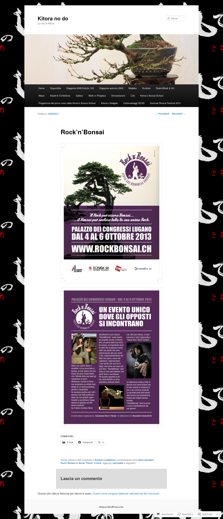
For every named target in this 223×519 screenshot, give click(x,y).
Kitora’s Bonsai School (151, 95)
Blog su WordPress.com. (111, 506)
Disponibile (55, 88)
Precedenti (162, 113)
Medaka (133, 88)
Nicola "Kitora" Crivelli (90, 463)
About (41, 95)
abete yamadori (146, 459)
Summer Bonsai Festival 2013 (165, 103)
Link (133, 95)
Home (41, 88)
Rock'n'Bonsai (68, 463)
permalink (118, 463)
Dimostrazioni (118, 95)
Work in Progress (97, 95)
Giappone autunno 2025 (111, 88)
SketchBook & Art (165, 88)
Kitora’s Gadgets (109, 103)
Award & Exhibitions (60, 95)
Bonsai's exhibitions (105, 459)
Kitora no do (53, 18)
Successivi (178, 113)
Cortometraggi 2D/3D (133, 103)
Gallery (79, 95)
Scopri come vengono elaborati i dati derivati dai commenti (126, 493)
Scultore (146, 88)
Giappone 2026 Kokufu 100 (80, 88)
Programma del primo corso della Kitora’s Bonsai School (67, 103)
